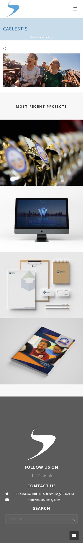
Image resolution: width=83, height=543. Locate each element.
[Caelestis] (41, 70)
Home (33, 37)
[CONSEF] (41, 136)
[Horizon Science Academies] (41, 335)
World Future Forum (41, 237)
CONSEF (41, 171)
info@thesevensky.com (44, 499)
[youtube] (50, 476)
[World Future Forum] (41, 202)
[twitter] (44, 476)
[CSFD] (41, 269)
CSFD (41, 303)
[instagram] (38, 476)
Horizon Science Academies (41, 369)
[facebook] (32, 476)
